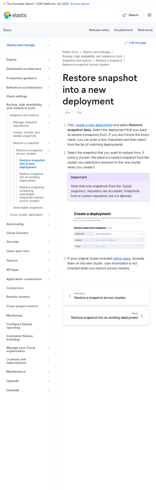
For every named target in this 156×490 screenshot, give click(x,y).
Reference (145, 30)
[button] (68, 113)
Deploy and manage (21, 45)
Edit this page (137, 42)
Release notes (99, 30)
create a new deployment (94, 125)
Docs (7, 30)
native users (121, 258)
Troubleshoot (123, 30)
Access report (79, 3)
